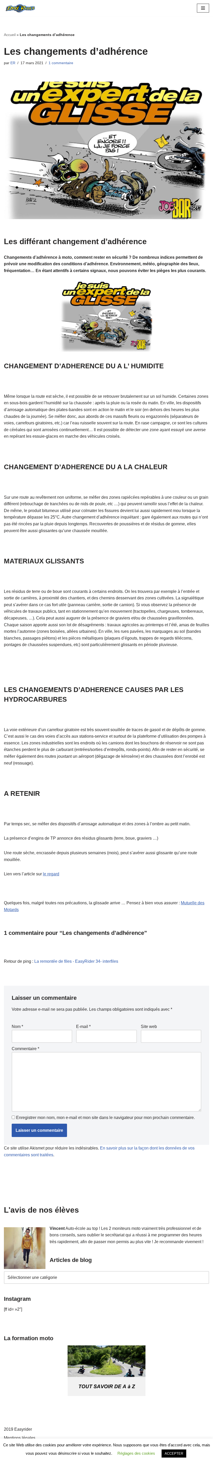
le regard (51, 874)
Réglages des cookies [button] (136, 1453)
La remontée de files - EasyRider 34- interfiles (76, 961)
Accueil (10, 35)
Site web (149, 1026)
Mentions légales (19, 1438)
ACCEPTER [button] (174, 1453)
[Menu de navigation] (203, 8)
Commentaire (25, 1048)
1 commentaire (61, 63)
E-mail (83, 1026)
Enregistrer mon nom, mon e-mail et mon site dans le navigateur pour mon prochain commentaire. (105, 1117)
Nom (17, 1026)
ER (12, 63)
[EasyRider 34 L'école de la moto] (19, 8)
